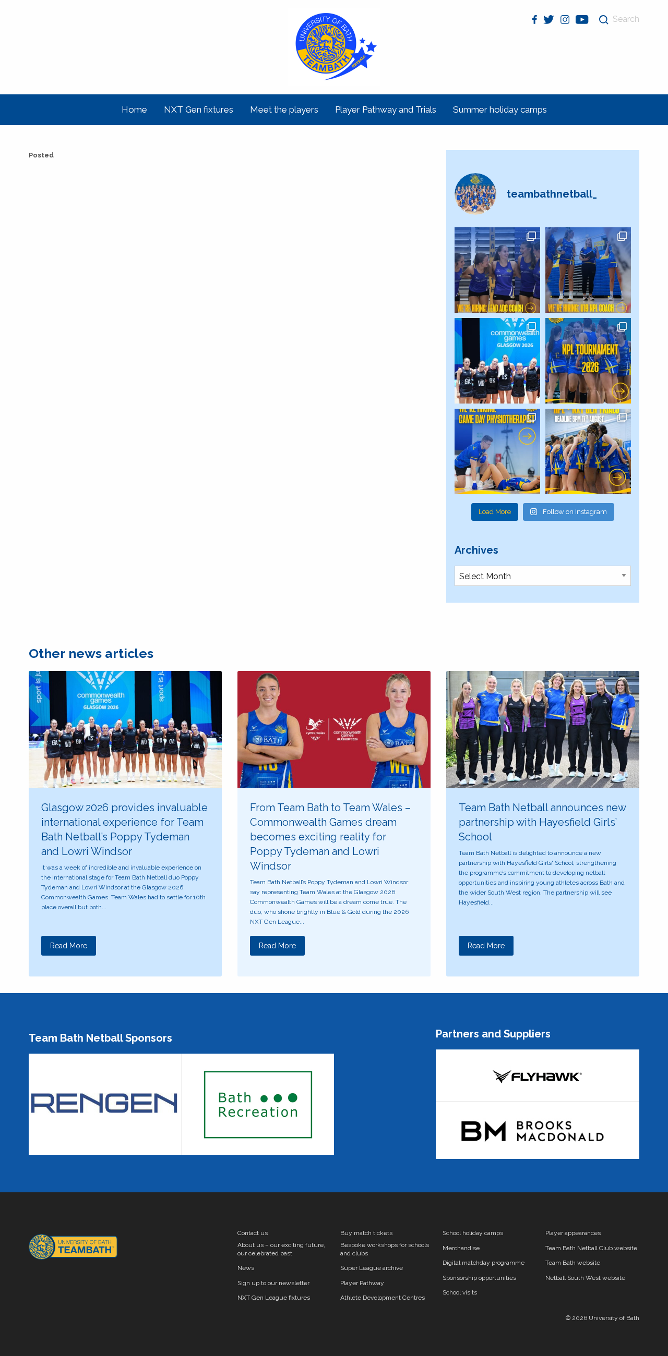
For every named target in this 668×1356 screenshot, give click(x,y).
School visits (460, 1292)
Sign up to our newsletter (273, 1283)
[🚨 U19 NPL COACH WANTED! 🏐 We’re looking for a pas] (588, 270)
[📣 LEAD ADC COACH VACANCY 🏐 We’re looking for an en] (497, 270)
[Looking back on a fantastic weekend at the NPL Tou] (588, 361)
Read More (68, 946)
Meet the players (284, 109)
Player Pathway (362, 1283)
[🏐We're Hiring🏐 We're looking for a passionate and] (497, 451)
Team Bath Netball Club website (591, 1248)
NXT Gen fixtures (198, 109)
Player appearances (573, 1233)
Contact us (252, 1233)
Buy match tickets (366, 1233)
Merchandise (461, 1248)
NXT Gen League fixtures (273, 1297)
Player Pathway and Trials (385, 109)
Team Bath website (572, 1262)
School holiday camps (473, 1233)
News (245, 1268)
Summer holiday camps (500, 109)
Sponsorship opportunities (479, 1277)
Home (134, 109)
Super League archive (371, 1268)
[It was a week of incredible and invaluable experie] (497, 361)
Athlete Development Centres (382, 1297)
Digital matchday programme (483, 1262)
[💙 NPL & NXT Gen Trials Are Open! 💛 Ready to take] (588, 451)
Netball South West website (585, 1277)
